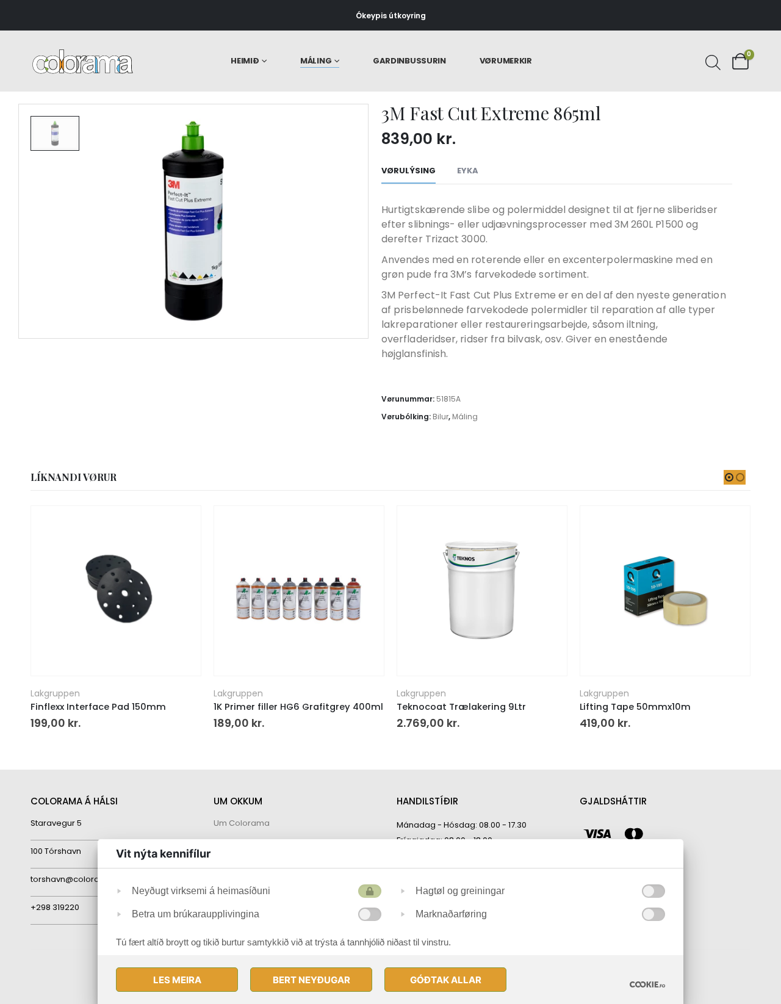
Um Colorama (242, 823)
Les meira (177, 980)
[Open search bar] (711, 61)
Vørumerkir (506, 61)
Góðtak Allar (445, 980)
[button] (729, 477)
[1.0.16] (647, 984)
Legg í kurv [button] (181, 526)
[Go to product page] (115, 590)
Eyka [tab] (467, 170)
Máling (315, 61)
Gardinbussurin (409, 61)
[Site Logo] (83, 61)
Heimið (245, 61)
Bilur (440, 416)
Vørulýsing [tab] (408, 170)
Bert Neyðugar (311, 980)
